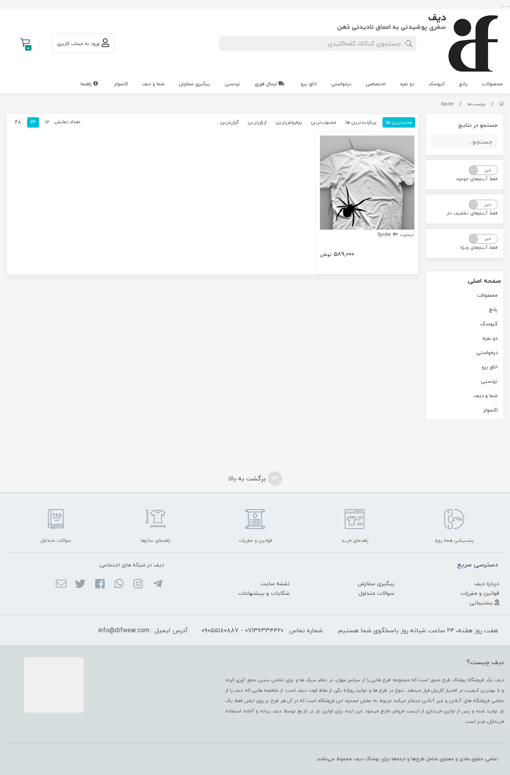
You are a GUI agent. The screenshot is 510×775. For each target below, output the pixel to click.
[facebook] (99, 584)
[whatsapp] (119, 584)
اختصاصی (376, 84)
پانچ (463, 84)
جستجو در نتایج (478, 125)
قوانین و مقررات (480, 593)
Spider (447, 104)
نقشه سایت (275, 583)
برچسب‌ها (476, 104)
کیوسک (437, 84)
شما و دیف (153, 84)
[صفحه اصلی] (501, 104)
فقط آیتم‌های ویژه (479, 247)
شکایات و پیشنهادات (263, 593)
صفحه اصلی (484, 280)
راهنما (86, 84)
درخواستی (341, 84)
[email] (61, 584)
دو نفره (407, 84)
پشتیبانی (482, 603)
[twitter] (80, 584)
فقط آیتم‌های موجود (477, 179)
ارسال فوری (267, 84)
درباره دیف (486, 583)
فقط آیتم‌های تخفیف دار (472, 213)
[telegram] (157, 584)
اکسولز (121, 84)
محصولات (492, 84)
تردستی (232, 84)
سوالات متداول (376, 593)
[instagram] (138, 584)
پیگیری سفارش (194, 84)
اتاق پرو (309, 84)
